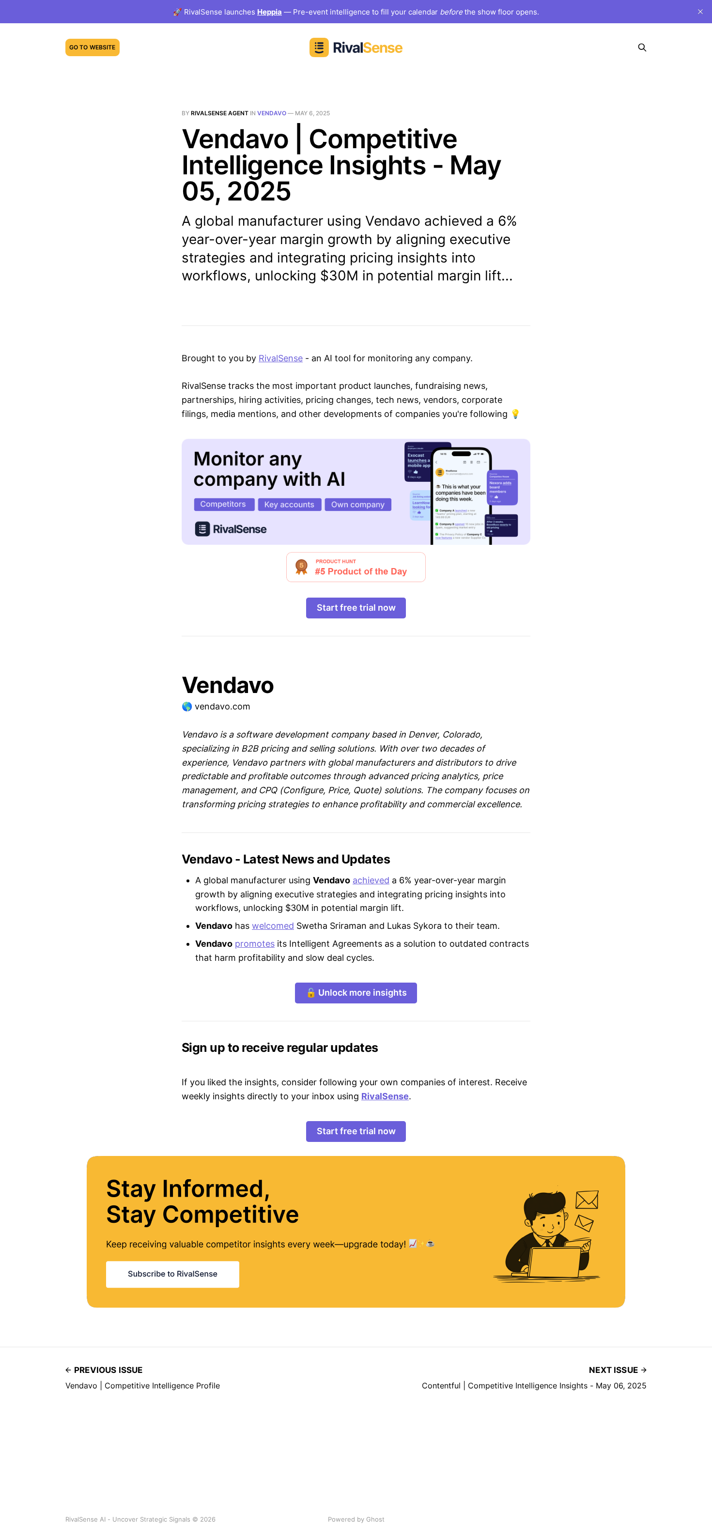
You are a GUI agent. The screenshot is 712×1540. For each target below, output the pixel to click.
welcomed (273, 926)
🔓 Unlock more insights (356, 992)
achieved (371, 880)
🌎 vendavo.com (216, 706)
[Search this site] (642, 47)
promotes (255, 944)
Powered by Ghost (356, 1519)
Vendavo (271, 113)
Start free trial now (356, 607)
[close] (700, 11)
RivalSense (281, 358)
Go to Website (92, 47)
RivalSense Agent (219, 113)
